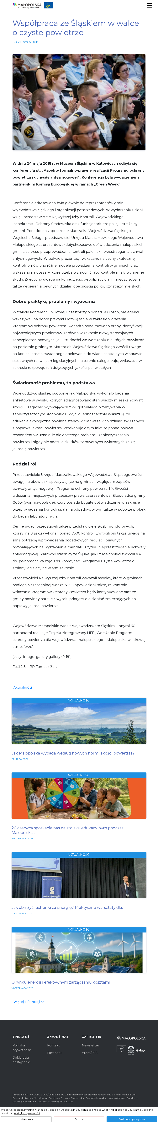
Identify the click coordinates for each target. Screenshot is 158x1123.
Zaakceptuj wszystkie (131, 1119)
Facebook (54, 1053)
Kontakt (53, 1045)
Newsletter (90, 1045)
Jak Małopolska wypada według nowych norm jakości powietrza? (73, 753)
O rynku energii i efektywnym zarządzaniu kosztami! (61, 982)
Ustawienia (26, 1119)
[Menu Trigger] (149, 5)
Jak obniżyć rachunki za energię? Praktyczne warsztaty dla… (68, 907)
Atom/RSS (89, 1053)
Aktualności (22, 687)
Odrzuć (79, 1119)
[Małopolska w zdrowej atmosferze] (33, 5)
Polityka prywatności (27, 1113)
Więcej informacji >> (28, 1002)
